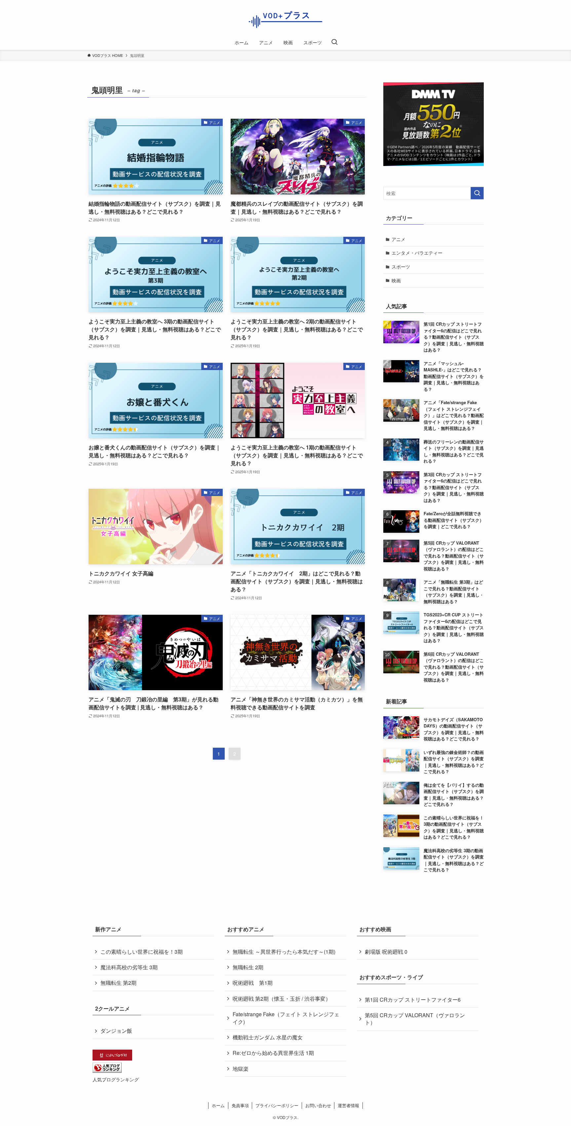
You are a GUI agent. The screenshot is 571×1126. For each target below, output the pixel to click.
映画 (396, 280)
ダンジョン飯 (116, 1030)
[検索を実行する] (477, 193)
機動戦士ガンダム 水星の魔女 (268, 1037)
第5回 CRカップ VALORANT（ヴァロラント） (415, 1018)
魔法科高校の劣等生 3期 (129, 967)
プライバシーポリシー (276, 1105)
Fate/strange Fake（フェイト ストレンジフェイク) (286, 1017)
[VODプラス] (285, 18)
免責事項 (240, 1105)
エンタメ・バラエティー (417, 252)
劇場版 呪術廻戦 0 (386, 951)
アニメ (398, 239)
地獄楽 (240, 1068)
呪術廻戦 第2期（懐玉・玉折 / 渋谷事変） (282, 998)
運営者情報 (348, 1105)
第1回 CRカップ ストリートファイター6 (413, 999)
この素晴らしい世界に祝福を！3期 (141, 951)
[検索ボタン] (334, 42)
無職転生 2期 (248, 967)
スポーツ (401, 266)
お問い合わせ (318, 1105)
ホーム (218, 1105)
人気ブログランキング (116, 1079)
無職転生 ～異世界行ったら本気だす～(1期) (284, 951)
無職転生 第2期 (118, 982)
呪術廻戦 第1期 (253, 982)
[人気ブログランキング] (107, 1070)
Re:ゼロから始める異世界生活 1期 (273, 1053)
